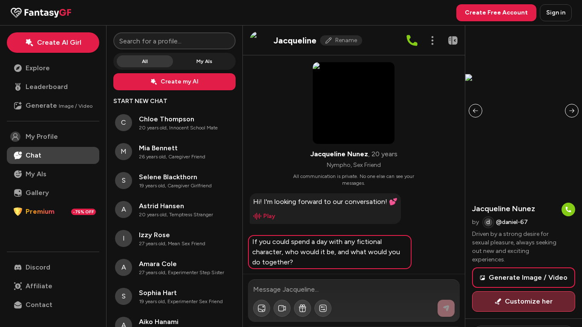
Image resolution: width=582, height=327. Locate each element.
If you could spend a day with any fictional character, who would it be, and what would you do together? (326, 252)
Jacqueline (295, 40)
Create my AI (180, 81)
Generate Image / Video (528, 277)
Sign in (555, 12)
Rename (346, 40)
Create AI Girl (59, 42)
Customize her (529, 301)
